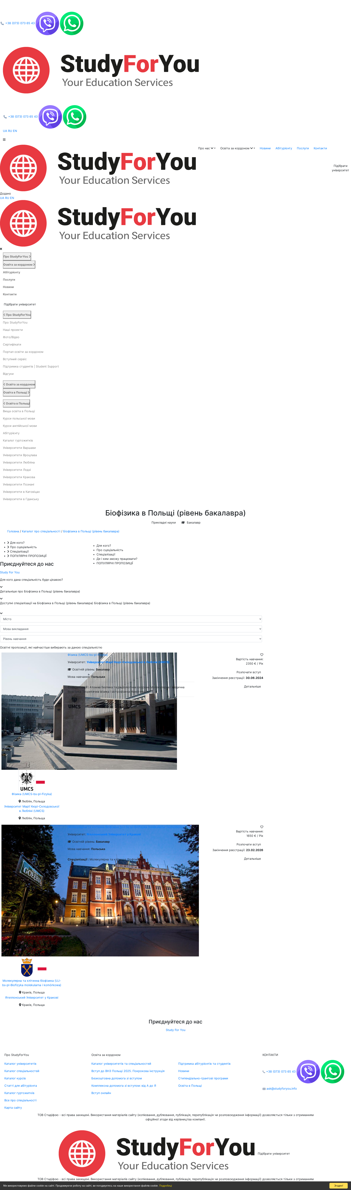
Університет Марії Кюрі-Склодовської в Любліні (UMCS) (128, 662)
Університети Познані (18, 484)
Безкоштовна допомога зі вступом (116, 1078)
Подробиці (165, 1185)
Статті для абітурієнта (20, 1085)
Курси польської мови (19, 418)
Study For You (10, 572)
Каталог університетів (20, 1063)
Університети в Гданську (21, 499)
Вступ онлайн (101, 1093)
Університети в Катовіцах (21, 492)
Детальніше (252, 686)
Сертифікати (12, 344)
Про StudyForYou (16, 256)
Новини (265, 148)
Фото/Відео (11, 337)
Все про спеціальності (20, 1100)
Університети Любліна (19, 462)
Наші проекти (13, 330)
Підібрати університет (274, 1153)
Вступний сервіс (15, 359)
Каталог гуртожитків (18, 440)
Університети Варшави (19, 448)
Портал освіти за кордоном (23, 352)
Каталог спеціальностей (21, 1071)
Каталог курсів (15, 1078)
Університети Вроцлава (20, 455)
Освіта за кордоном (18, 264)
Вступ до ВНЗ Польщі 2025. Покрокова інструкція (128, 1071)
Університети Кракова (19, 477)
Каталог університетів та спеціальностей (121, 1063)
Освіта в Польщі (15, 392)
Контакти (320, 148)
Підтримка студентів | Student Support (31, 366)
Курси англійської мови (20, 426)
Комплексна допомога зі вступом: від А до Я (123, 1085)
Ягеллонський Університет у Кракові (31, 997)
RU (10, 131)
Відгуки (8, 374)
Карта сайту (13, 1107)
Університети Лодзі (17, 470)
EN (15, 131)
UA (5, 131)
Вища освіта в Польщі (19, 411)
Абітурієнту (283, 148)
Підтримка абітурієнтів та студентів (204, 1063)
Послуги (303, 148)
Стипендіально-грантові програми (203, 1078)
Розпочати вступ (249, 672)
